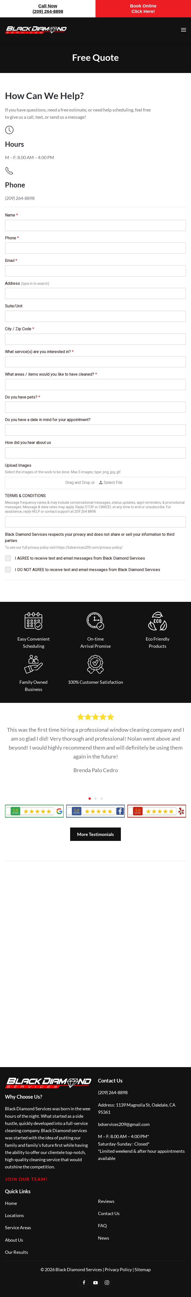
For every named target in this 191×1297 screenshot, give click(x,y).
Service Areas (18, 1227)
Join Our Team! (26, 1179)
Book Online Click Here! (143, 8)
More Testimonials (95, 834)
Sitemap (143, 1269)
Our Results (16, 1252)
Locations (14, 1215)
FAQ (102, 1225)
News (103, 1238)
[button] (183, 29)
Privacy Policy (118, 1269)
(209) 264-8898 (113, 1092)
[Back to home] (36, 29)
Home (11, 1203)
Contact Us (109, 1213)
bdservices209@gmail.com (124, 1124)
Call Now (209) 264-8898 (48, 8)
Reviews (106, 1201)
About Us (14, 1240)
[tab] (90, 798)
